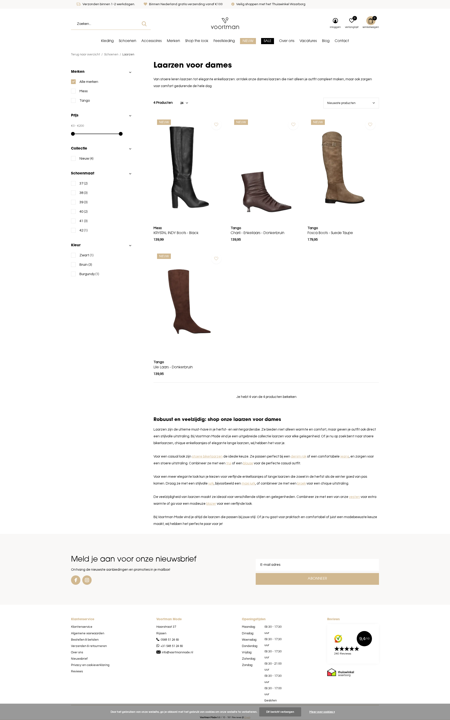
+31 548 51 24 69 (172, 646)
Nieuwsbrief (79, 658)
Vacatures (308, 41)
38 (83, 193)
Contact (342, 41)
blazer (211, 503)
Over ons (286, 41)
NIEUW (248, 41)
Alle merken (88, 82)
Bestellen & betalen (85, 639)
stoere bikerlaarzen (207, 456)
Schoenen (127, 41)
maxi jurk (248, 483)
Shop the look (196, 41)
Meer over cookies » (322, 711)
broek (301, 483)
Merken (173, 41)
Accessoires (151, 41)
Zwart (86, 255)
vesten (354, 497)
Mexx (83, 91)
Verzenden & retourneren (89, 646)
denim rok (298, 456)
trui (228, 463)
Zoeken (144, 24)
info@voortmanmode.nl (177, 652)
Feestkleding (224, 41)
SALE (267, 41)
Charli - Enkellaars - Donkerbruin (257, 233)
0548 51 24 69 (170, 639)
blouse (248, 463)
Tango (84, 100)
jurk (211, 483)
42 (83, 230)
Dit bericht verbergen (280, 711)
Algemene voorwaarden (87, 633)
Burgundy (89, 274)
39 (83, 202)
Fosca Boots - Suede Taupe (330, 233)
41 (83, 221)
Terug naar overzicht (85, 54)
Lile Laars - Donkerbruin (173, 367)
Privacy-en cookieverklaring (90, 665)
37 (83, 183)
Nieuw (86, 158)
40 (83, 211)
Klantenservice (81, 626)
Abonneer (317, 579)
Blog (326, 41)
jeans (344, 456)
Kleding (107, 41)
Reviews (77, 671)
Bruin (85, 264)
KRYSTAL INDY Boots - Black (176, 233)
